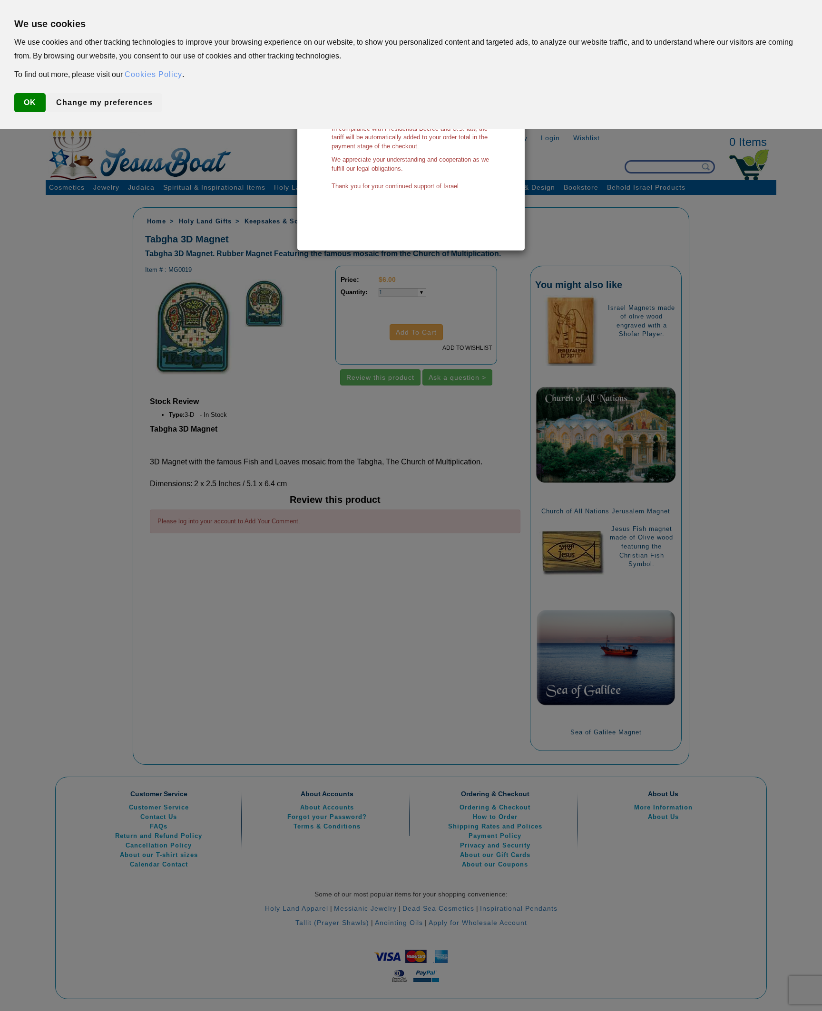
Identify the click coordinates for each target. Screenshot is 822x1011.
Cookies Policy (153, 74)
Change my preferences (104, 102)
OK (30, 102)
